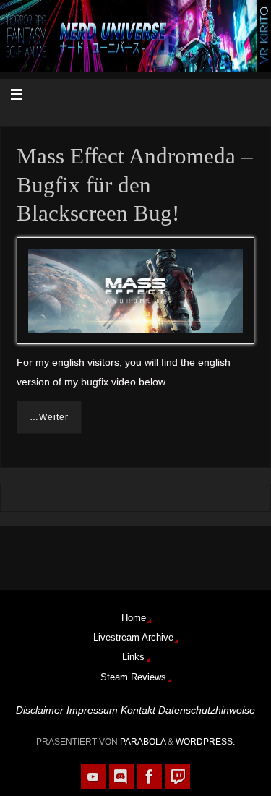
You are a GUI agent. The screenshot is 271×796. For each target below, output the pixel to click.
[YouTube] (93, 776)
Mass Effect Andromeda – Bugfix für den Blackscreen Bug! (135, 185)
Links (133, 656)
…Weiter (49, 417)
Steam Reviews (133, 677)
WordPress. (205, 742)
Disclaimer (40, 710)
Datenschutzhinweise (206, 710)
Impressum (92, 710)
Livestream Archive (133, 637)
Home (133, 617)
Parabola (142, 742)
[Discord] (121, 776)
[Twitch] (177, 776)
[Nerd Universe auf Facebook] (149, 776)
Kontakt (138, 710)
